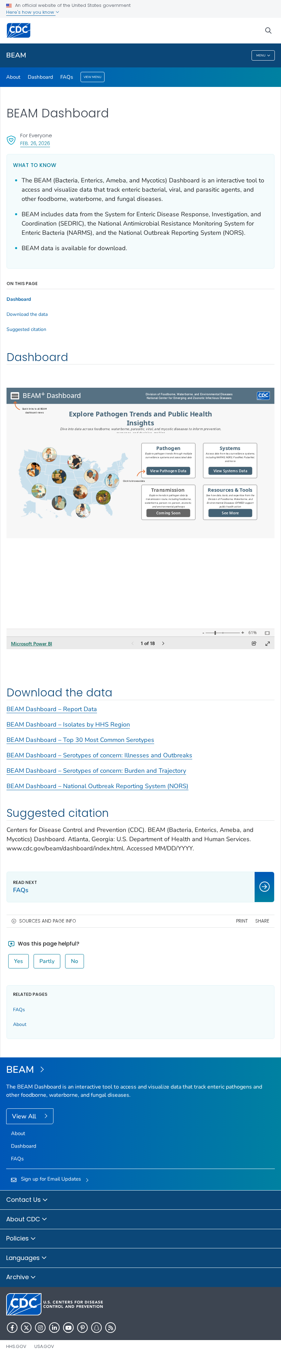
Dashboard (40, 77)
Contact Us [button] (24, 1199)
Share (262, 921)
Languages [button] (23, 1257)
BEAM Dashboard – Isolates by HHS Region (68, 724)
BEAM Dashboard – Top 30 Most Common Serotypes (80, 740)
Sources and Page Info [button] (47, 921)
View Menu (92, 77)
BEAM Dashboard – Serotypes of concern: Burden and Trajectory (96, 771)
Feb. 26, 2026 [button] (35, 143)
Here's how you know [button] (31, 12)
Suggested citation (26, 329)
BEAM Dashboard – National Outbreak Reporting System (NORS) (97, 786)
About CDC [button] (24, 1219)
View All (25, 1116)
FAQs (66, 77)
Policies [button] (18, 1238)
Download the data (27, 314)
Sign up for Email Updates (51, 1178)
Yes (18, 961)
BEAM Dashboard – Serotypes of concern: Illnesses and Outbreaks (99, 755)
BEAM (16, 55)
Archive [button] (18, 1277)
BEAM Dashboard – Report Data (52, 709)
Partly (46, 961)
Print (242, 921)
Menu (261, 55)
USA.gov (44, 1346)
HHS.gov (16, 1346)
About (13, 77)
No (74, 961)
